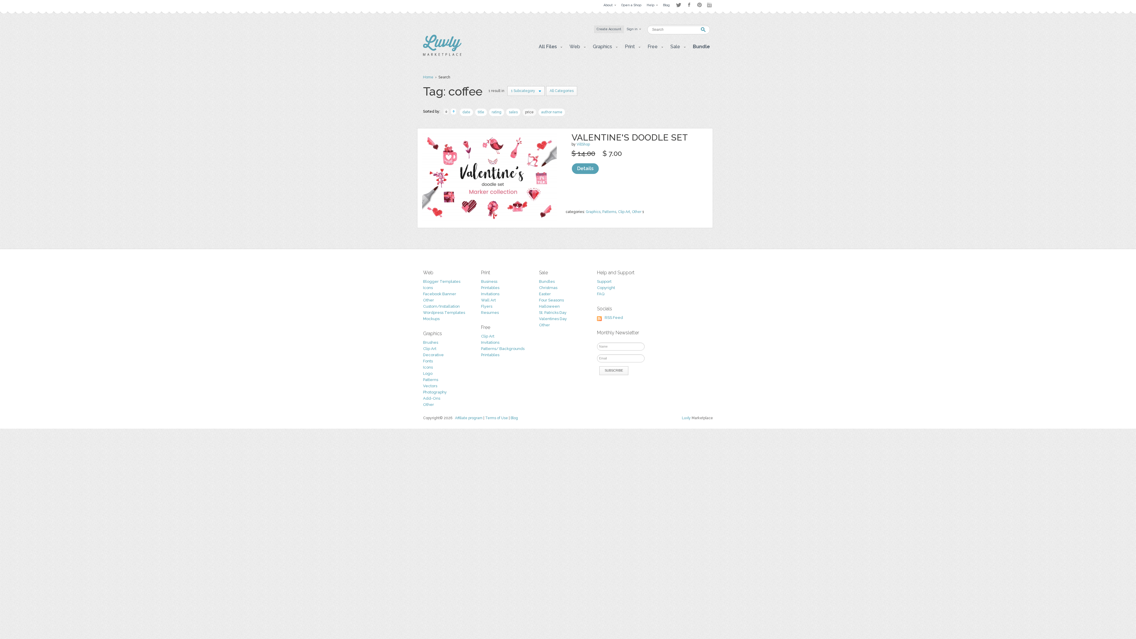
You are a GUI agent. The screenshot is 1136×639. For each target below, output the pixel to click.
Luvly (686, 418)
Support (604, 281)
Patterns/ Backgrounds (503, 348)
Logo (428, 373)
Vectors (430, 386)
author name (551, 112)
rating (496, 112)
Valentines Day (553, 319)
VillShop (583, 144)
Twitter (678, 5)
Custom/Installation (441, 306)
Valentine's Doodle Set (630, 137)
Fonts (428, 361)
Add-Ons (431, 398)
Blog (514, 418)
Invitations (490, 294)
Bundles (547, 281)
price (529, 112)
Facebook (689, 5)
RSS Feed (614, 317)
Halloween (549, 306)
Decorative (433, 355)
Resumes (490, 312)
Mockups (431, 319)
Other (636, 212)
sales (513, 112)
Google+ (710, 5)
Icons (428, 287)
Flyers (486, 306)
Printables (490, 287)
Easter (545, 294)
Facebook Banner (439, 294)
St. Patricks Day (553, 312)
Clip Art (624, 212)
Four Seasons (551, 300)
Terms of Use (496, 418)
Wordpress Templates (444, 312)
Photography (435, 392)
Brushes (430, 342)
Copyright (606, 287)
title (481, 112)
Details (585, 168)
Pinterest (699, 5)
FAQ (600, 294)
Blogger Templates (441, 281)
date (466, 112)
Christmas (548, 287)
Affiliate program (469, 418)
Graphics (593, 212)
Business (489, 281)
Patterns (609, 212)
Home (428, 77)
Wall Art (488, 300)
